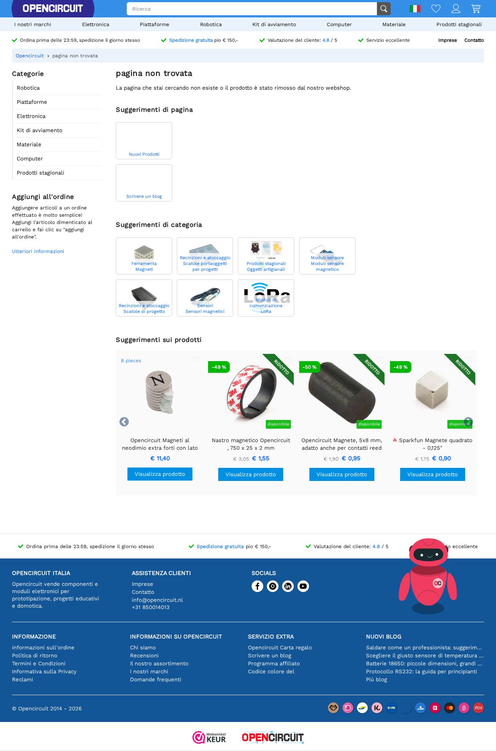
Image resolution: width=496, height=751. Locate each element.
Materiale (394, 24)
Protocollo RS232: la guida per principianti (421, 671)
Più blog (376, 679)
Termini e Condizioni (38, 663)
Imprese (447, 40)
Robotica (211, 24)
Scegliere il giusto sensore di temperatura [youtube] (425, 655)
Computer (339, 24)
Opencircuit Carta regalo (280, 647)
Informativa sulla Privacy (44, 671)
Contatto (474, 40)
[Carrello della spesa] (470, 9)
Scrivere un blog (269, 655)
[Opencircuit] (52, 8)
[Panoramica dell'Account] (450, 9)
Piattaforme (154, 24)
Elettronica (95, 24)
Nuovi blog (383, 636)
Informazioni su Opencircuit (176, 636)
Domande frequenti (155, 679)
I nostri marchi (32, 24)
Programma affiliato (274, 663)
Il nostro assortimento (159, 663)
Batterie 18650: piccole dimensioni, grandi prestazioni (425, 663)
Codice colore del (271, 671)
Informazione (34, 636)
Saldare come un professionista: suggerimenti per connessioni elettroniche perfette (425, 647)
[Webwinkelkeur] (209, 738)
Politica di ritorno (34, 655)
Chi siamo (143, 647)
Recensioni (144, 655)
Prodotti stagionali (459, 24)
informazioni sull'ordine (43, 647)
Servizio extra (271, 636)
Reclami (22, 679)
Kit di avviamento (274, 24)
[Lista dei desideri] (430, 9)
